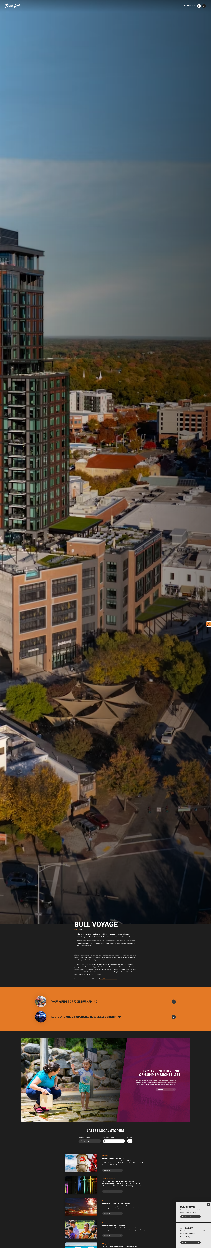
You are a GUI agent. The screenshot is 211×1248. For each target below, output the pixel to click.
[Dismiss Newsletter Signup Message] (208, 1204)
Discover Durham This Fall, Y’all (113, 1158)
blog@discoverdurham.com (108, 979)
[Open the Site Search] (199, 6)
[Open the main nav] (204, 6)
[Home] (12, 6)
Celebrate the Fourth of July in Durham (116, 1203)
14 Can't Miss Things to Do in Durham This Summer (120, 1246)
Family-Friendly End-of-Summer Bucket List (160, 1072)
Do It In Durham (190, 6)
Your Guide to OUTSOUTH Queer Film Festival (118, 1181)
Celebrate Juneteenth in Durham (114, 1225)
